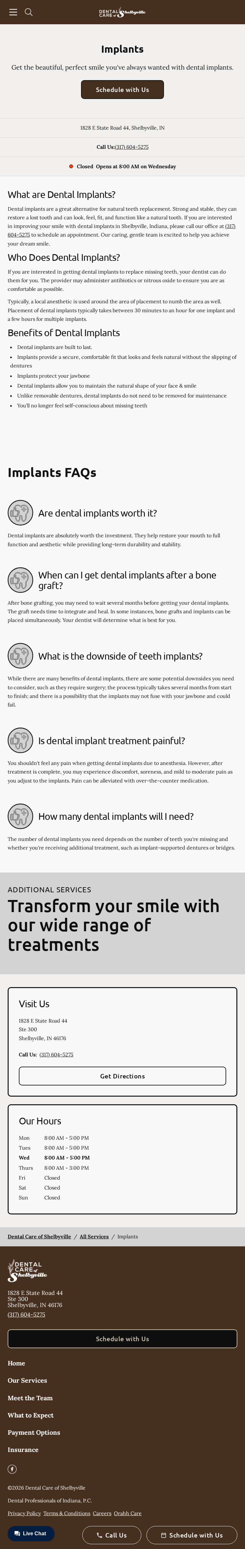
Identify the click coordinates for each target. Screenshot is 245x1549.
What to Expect (31, 1415)
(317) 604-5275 (132, 147)
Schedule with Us (122, 89)
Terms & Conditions (66, 1513)
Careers (102, 1513)
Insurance (23, 1450)
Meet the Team (30, 1398)
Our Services (27, 1380)
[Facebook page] (12, 1469)
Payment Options (34, 1432)
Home (16, 1363)
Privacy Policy (24, 1513)
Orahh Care (128, 1513)
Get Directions (122, 1076)
